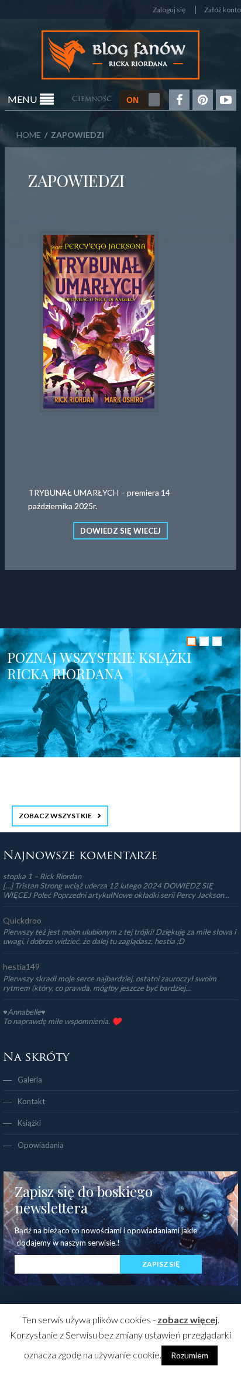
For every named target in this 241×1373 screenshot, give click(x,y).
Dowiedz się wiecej (120, 530)
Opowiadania (41, 1145)
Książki (29, 1123)
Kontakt (31, 1101)
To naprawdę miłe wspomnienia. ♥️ (62, 1021)
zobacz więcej (187, 1319)
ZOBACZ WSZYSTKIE (55, 815)
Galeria (30, 1079)
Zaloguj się (169, 10)
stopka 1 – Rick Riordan (42, 876)
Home (28, 135)
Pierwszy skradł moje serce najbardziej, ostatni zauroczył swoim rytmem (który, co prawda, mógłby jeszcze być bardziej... (109, 983)
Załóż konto (222, 10)
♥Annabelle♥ (24, 1011)
